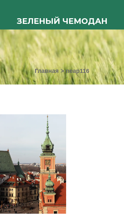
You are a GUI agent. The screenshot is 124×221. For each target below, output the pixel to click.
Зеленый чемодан (62, 21)
